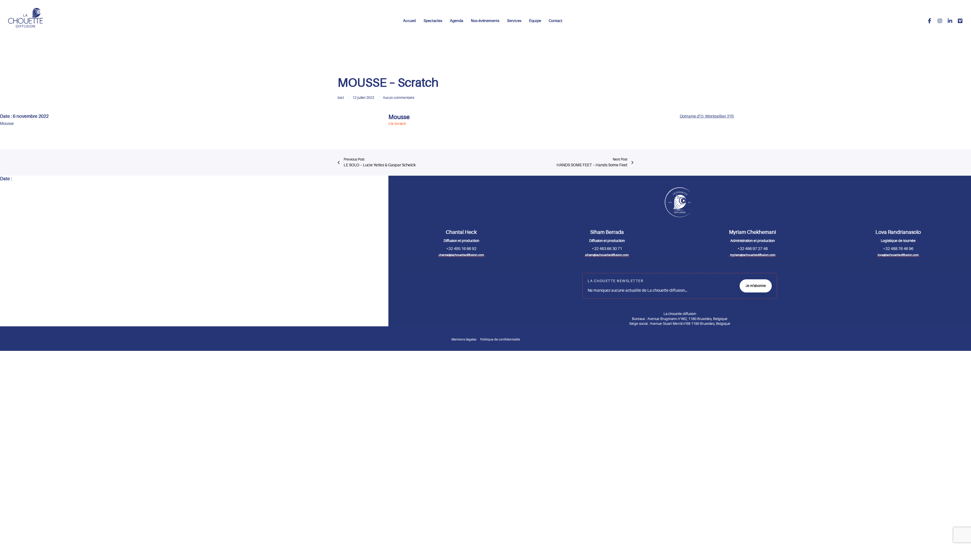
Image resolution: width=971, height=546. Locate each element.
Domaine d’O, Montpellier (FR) (707, 116)
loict (341, 98)
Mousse (399, 117)
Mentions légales (463, 339)
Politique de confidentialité (500, 339)
